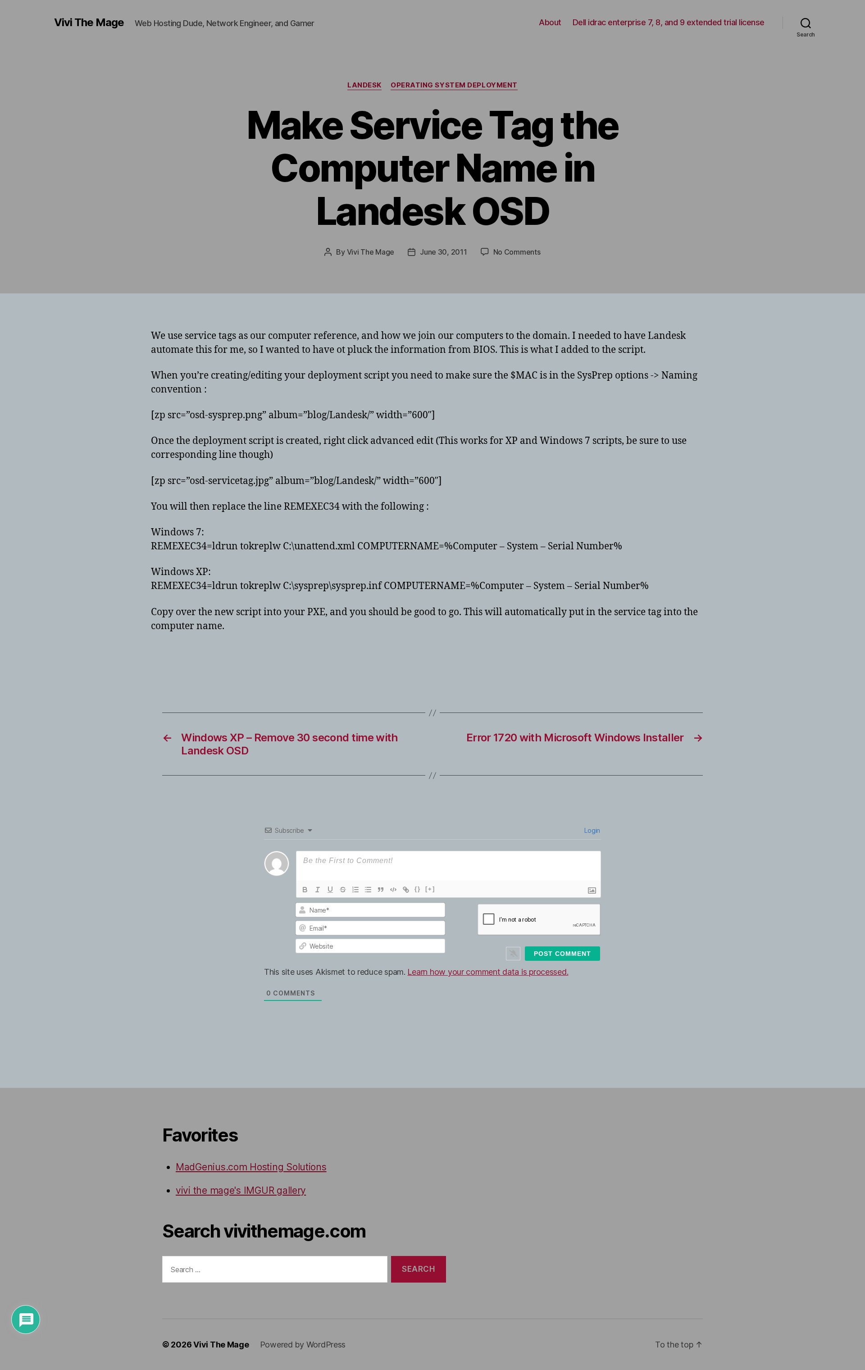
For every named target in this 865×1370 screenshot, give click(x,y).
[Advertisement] (256, 658)
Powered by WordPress (303, 1344)
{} (417, 889)
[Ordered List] (355, 889)
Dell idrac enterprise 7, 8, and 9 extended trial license (669, 22)
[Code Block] (393, 889)
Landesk (364, 85)
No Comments (517, 251)
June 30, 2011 (443, 251)
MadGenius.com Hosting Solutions (251, 1167)
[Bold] (305, 889)
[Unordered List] (368, 889)
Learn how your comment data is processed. (487, 972)
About (550, 22)
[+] (430, 889)
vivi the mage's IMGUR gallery (241, 1190)
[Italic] (317, 889)
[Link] (406, 889)
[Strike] (343, 889)
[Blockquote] (380, 889)
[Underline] (330, 889)
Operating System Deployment (454, 85)
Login (591, 830)
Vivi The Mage (89, 22)
